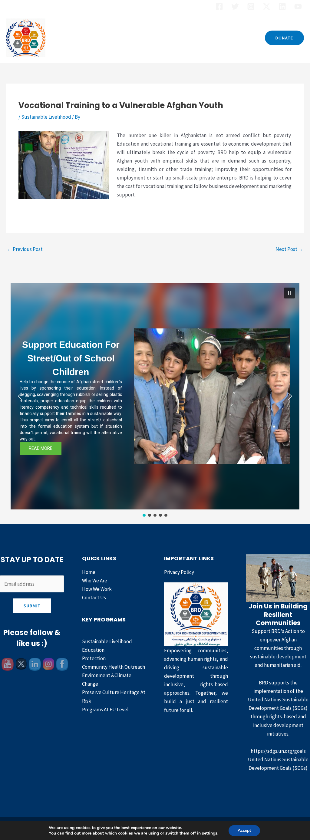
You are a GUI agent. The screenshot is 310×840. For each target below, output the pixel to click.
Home (74, 38)
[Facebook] (219, 6)
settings (209, 833)
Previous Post (25, 249)
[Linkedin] (282, 6)
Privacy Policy (179, 572)
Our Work (142, 38)
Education (93, 650)
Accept (244, 830)
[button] (284, 38)
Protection (94, 658)
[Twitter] (235, 6)
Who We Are (106, 38)
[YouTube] (298, 6)
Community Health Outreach (113, 667)
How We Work (187, 38)
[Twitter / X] (266, 6)
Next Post (289, 249)
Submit (32, 605)
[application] (157, 38)
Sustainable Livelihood (46, 117)
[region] (155, 400)
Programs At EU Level (105, 709)
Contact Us (228, 38)
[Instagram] (251, 6)
